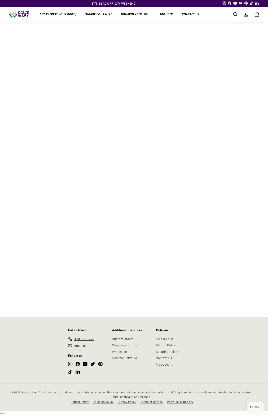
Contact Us (190, 14)
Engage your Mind (98, 14)
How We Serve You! (126, 358)
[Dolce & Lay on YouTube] (85, 363)
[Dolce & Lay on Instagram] (70, 363)
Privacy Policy (127, 401)
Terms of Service (151, 401)
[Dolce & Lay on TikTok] (70, 371)
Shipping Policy (167, 351)
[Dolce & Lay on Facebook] (78, 363)
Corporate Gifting (124, 345)
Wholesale (119, 351)
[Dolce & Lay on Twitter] (93, 363)
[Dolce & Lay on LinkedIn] (78, 371)
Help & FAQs (164, 339)
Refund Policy (166, 345)
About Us (167, 14)
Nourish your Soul (136, 14)
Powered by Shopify (180, 401)
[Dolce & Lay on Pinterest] (100, 363)
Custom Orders (123, 339)
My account (164, 364)
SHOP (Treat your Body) (58, 14)
